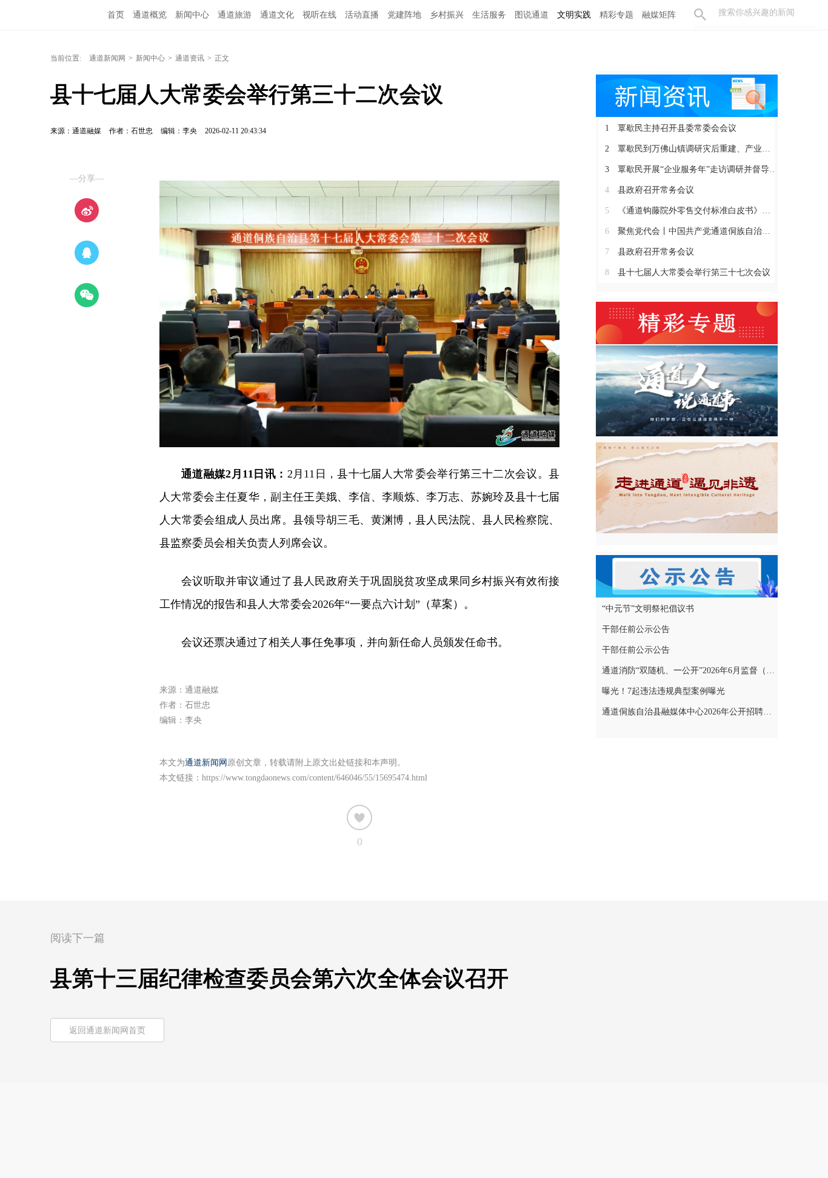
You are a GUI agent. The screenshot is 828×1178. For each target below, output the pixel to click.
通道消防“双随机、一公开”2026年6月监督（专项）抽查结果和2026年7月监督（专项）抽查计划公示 (688, 670)
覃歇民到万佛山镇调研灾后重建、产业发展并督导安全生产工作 (691, 148)
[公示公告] (687, 575)
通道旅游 (235, 14)
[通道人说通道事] (687, 390)
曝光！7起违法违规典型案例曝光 (663, 691)
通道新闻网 (107, 58)
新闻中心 (192, 14)
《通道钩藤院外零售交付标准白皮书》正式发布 (691, 210)
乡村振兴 (447, 14)
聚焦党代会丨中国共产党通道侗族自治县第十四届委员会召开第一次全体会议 (691, 231)
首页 (115, 14)
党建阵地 (404, 14)
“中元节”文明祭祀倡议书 (648, 608)
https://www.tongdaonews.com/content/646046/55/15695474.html (314, 777)
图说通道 (532, 14)
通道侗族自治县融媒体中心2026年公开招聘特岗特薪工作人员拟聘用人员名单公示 (688, 711)
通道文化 (277, 14)
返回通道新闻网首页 (107, 1030)
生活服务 (489, 14)
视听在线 (319, 14)
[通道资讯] (687, 94)
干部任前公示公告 (636, 629)
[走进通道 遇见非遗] (687, 487)
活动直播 (362, 14)
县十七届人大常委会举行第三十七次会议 (687, 272)
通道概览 (150, 14)
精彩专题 (616, 14)
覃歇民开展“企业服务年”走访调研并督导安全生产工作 (691, 169)
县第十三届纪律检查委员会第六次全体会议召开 (279, 979)
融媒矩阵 (659, 14)
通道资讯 (189, 58)
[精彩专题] (687, 322)
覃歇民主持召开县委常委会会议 (670, 128)
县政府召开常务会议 (649, 190)
